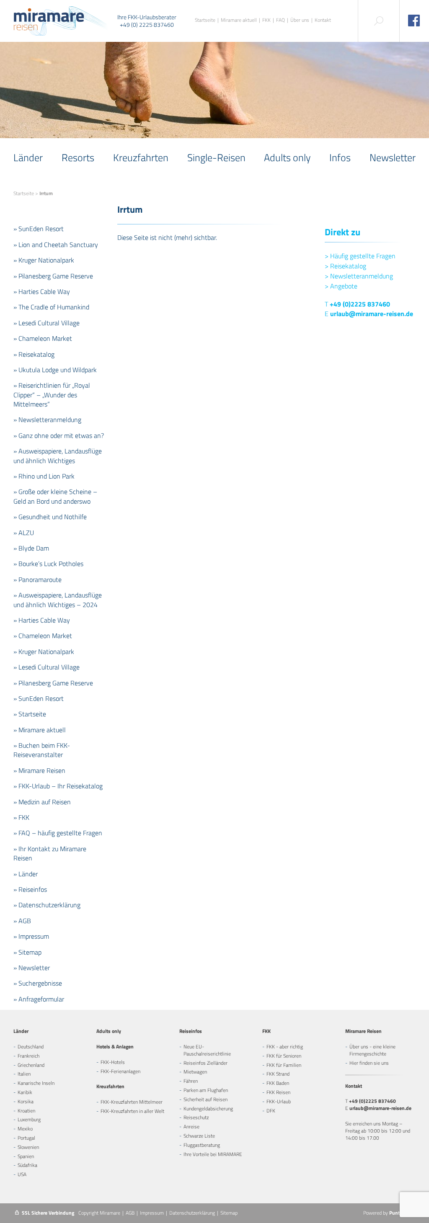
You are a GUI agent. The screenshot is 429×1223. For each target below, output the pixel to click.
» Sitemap (27, 952)
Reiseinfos (190, 1031)
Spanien (26, 1156)
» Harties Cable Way (41, 291)
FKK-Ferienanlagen (120, 1071)
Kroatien (26, 1111)
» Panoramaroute (37, 579)
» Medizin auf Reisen (42, 802)
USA (22, 1174)
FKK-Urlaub (278, 1101)
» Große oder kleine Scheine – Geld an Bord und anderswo (55, 496)
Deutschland (31, 1046)
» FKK (21, 817)
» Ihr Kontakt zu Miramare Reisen (49, 853)
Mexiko (25, 1129)
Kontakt (323, 20)
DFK (270, 1111)
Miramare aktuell (239, 20)
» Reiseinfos (30, 889)
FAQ (280, 20)
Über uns (299, 20)
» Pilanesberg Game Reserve (53, 276)
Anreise (191, 1126)
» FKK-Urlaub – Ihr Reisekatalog (58, 786)
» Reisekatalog (33, 354)
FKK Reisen (278, 1092)
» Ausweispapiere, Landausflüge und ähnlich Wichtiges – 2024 (57, 599)
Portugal (26, 1138)
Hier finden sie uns (369, 1063)
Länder (28, 157)
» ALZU (23, 533)
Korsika (26, 1101)
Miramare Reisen (363, 1031)
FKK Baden (277, 1083)
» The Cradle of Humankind (51, 307)
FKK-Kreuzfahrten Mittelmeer (132, 1102)
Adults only (287, 157)
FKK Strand (277, 1074)
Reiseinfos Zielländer (205, 1063)
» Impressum (31, 936)
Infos (340, 157)
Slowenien (28, 1147)
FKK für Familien (283, 1065)
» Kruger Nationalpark (43, 260)
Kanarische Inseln (36, 1083)
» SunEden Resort (38, 229)
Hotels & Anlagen (115, 1046)
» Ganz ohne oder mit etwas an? (58, 435)
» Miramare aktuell (39, 730)
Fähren (190, 1081)
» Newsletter (31, 968)
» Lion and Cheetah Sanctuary (55, 244)
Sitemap (229, 1213)
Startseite (205, 20)
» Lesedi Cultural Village (46, 323)
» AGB (22, 921)
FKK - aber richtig (284, 1046)
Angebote (341, 286)
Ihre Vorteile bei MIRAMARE (212, 1154)
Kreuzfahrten (140, 157)
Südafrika (27, 1165)
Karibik (25, 1092)
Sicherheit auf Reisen (205, 1099)
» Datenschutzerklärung (46, 905)
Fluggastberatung (201, 1145)
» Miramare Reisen (39, 770)
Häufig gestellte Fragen (360, 256)
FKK (266, 20)
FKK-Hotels (113, 1062)
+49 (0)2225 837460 (360, 304)
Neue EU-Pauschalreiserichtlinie (207, 1050)
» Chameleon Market (42, 338)
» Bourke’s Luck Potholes (48, 564)
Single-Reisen (216, 157)
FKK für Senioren (283, 1056)
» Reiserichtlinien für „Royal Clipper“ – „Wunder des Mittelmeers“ (51, 394)
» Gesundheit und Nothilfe (50, 517)
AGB (130, 1213)
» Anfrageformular (38, 999)
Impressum (152, 1213)
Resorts (78, 157)
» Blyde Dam (31, 548)
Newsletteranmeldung (359, 276)
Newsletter (393, 157)
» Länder (25, 874)
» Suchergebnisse (37, 983)
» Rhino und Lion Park (44, 476)
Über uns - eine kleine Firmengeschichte (372, 1050)
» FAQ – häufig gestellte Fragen (57, 833)
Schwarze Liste (199, 1136)
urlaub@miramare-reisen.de (371, 314)
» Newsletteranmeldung (47, 420)
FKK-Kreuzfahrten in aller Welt (132, 1111)
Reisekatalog (345, 266)
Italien (24, 1074)
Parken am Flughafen (205, 1090)
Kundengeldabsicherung (208, 1108)
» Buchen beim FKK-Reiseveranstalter (41, 750)
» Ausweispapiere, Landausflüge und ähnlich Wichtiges (57, 455)
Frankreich (28, 1056)
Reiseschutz (196, 1117)
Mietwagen (195, 1072)
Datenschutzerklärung (192, 1213)
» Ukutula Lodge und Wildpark (55, 370)
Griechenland (31, 1065)
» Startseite (29, 714)
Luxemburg (29, 1119)
